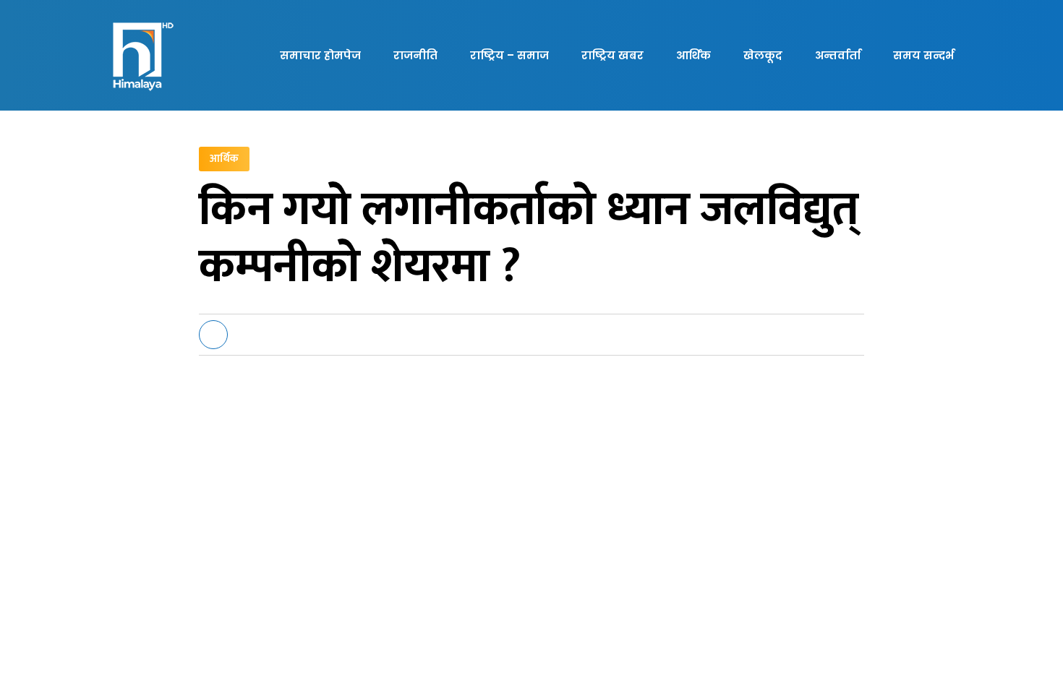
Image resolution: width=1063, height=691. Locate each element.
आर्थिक (693, 55)
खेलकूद (762, 55)
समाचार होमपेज (320, 55)
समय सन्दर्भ (923, 55)
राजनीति (415, 55)
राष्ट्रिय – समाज (509, 55)
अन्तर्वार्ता (838, 55)
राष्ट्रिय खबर (612, 55)
